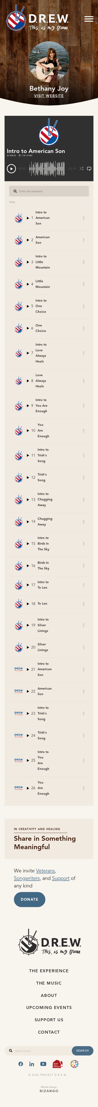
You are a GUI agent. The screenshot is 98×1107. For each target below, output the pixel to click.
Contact (49, 1032)
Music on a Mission (58, 1064)
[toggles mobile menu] (89, 19)
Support (61, 878)
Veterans (45, 871)
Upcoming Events (49, 1008)
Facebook (20, 1064)
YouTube (43, 1064)
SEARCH (82, 1050)
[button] (11, 168)
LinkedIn (31, 1064)
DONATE (30, 899)
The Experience (49, 971)
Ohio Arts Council (74, 1064)
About (49, 995)
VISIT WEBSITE (49, 96)
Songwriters (27, 878)
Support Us (49, 1020)
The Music (49, 983)
